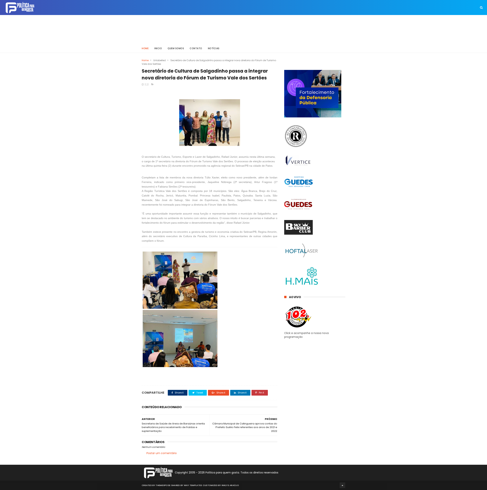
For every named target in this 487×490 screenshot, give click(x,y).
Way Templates (193, 485)
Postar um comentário (161, 453)
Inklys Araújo (230, 485)
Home (145, 48)
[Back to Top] (342, 485)
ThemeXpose (163, 485)
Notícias (214, 48)
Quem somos (176, 48)
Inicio (158, 48)
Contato (196, 48)
